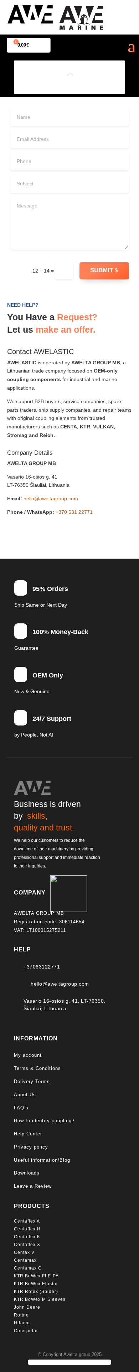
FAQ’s (21, 1107)
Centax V (24, 1252)
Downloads (27, 1173)
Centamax (26, 1260)
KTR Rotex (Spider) (36, 1291)
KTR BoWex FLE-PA (36, 1275)
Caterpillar (27, 1330)
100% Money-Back (60, 631)
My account (28, 1055)
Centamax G (28, 1268)
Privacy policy (31, 1147)
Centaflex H (27, 1228)
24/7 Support (51, 718)
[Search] (80, 77)
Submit (101, 270)
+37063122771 (42, 967)
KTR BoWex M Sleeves (40, 1299)
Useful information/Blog (42, 1160)
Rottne (22, 1315)
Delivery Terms (32, 1081)
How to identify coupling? (44, 1120)
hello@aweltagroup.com (51, 498)
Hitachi (22, 1322)
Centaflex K (28, 1236)
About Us (25, 1094)
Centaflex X (27, 1244)
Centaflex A (27, 1221)
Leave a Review (33, 1186)
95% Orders (50, 588)
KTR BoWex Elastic (35, 1283)
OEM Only (47, 675)
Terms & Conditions (37, 1068)
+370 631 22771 (74, 512)
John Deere (27, 1307)
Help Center (28, 1133)
